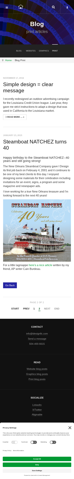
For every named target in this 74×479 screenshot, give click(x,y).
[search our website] (53, 7)
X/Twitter (37, 409)
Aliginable (37, 414)
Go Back (10, 285)
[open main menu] (7, 7)
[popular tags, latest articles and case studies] (67, 7)
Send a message (37, 338)
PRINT (55, 51)
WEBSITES (30, 51)
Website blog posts (37, 368)
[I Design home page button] (21, 7)
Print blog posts (37, 379)
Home (8, 60)
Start (15, 308)
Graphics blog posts (37, 374)
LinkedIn (37, 405)
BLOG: (19, 51)
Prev (26, 308)
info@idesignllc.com (37, 333)
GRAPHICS (44, 51)
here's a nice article (40, 265)
